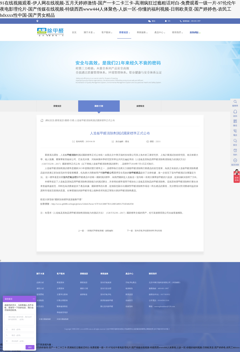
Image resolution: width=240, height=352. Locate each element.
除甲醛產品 (134, 173)
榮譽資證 (59, 120)
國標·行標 (69, 120)
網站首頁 (49, 120)
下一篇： (144, 231)
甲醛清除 (71, 155)
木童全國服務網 (62, 319)
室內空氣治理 (70, 177)
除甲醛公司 (108, 173)
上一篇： (95, 231)
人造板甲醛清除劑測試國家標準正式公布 (95, 120)
